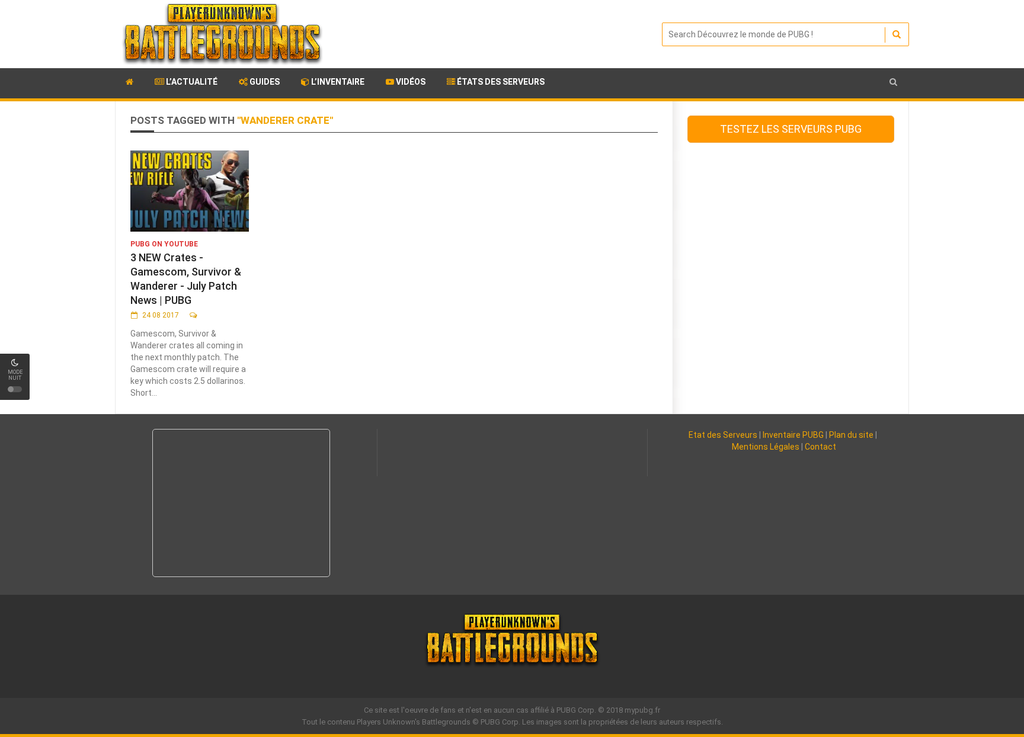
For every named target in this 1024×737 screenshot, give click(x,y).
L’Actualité (190, 81)
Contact (820, 446)
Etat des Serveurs (723, 435)
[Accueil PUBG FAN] (129, 83)
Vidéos (409, 81)
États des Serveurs (500, 81)
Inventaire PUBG (793, 435)
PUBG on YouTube (164, 244)
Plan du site (851, 435)
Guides (264, 81)
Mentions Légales (765, 446)
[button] (893, 82)
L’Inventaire (336, 81)
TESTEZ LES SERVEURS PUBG (791, 129)
